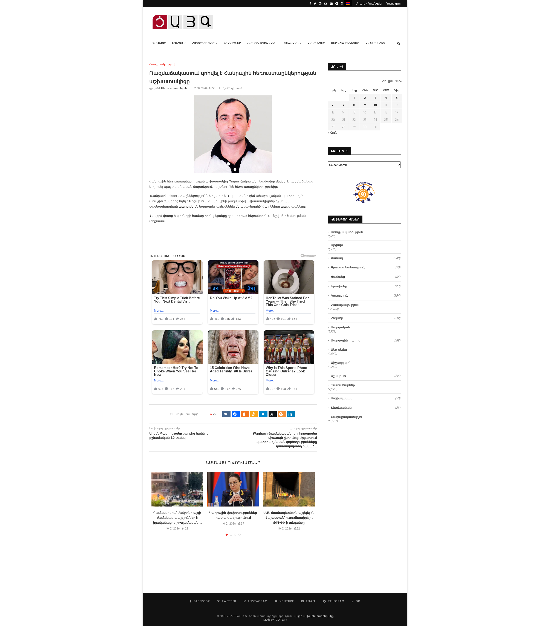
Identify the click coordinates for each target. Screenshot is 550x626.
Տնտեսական (365, 407)
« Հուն (332, 132)
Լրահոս (177, 43)
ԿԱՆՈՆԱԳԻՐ (316, 43)
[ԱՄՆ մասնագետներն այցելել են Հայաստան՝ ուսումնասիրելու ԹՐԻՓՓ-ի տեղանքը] (289, 489)
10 (375, 105)
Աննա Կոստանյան (174, 88)
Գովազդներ (232, 43)
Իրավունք (365, 286)
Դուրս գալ (393, 3)
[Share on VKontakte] (226, 414)
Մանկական (290, 43)
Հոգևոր (365, 318)
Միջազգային (341, 362)
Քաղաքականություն (347, 417)
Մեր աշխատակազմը (345, 43)
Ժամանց (365, 277)
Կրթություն (365, 295)
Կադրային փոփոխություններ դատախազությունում (233, 515)
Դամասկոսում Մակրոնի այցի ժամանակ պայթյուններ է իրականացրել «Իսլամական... (177, 517)
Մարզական (340, 327)
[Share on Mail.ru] (254, 414)
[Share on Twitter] (273, 414)
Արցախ (337, 245)
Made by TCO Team (275, 619)
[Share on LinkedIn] (291, 414)
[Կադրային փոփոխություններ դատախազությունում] (233, 489)
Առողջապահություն (347, 232)
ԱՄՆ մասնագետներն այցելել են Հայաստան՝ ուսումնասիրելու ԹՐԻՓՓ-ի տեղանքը (289, 517)
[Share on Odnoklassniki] (245, 414)
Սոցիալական (365, 398)
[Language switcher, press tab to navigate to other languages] (348, 3)
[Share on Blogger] (282, 414)
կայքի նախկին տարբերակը (314, 616)
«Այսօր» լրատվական (261, 43)
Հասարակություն (162, 64)
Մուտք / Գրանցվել (369, 3)
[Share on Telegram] (263, 414)
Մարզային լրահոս (365, 340)
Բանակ (365, 258)
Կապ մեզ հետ (375, 43)
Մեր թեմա (339, 349)
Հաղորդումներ (203, 43)
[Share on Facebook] (236, 414)
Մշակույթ (365, 376)
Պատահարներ (343, 385)
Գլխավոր (159, 43)
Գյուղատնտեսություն (365, 267)
